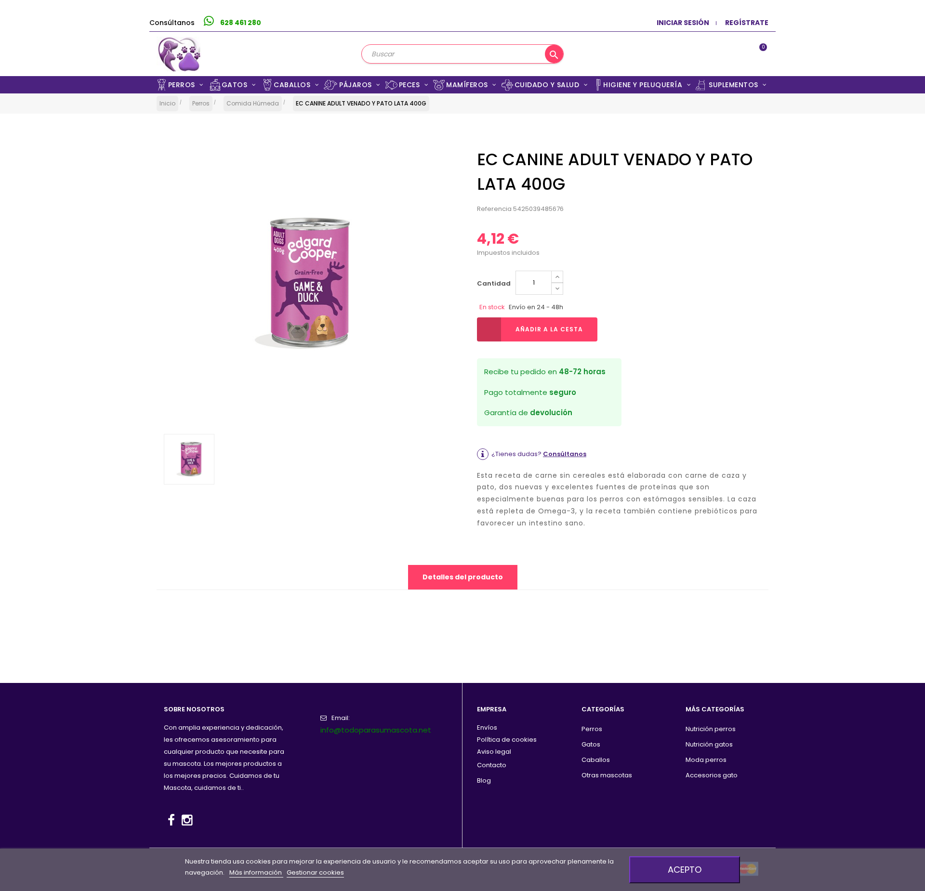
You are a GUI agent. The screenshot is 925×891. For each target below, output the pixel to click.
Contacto (491, 765)
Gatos (590, 744)
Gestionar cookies (315, 872)
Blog (484, 780)
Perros (591, 729)
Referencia (494, 208)
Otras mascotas (606, 775)
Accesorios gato (712, 775)
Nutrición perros (711, 729)
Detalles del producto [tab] (463, 577)
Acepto (684, 870)
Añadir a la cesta (549, 329)
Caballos (595, 759)
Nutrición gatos (709, 744)
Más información (256, 872)
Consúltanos (564, 454)
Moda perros (706, 759)
